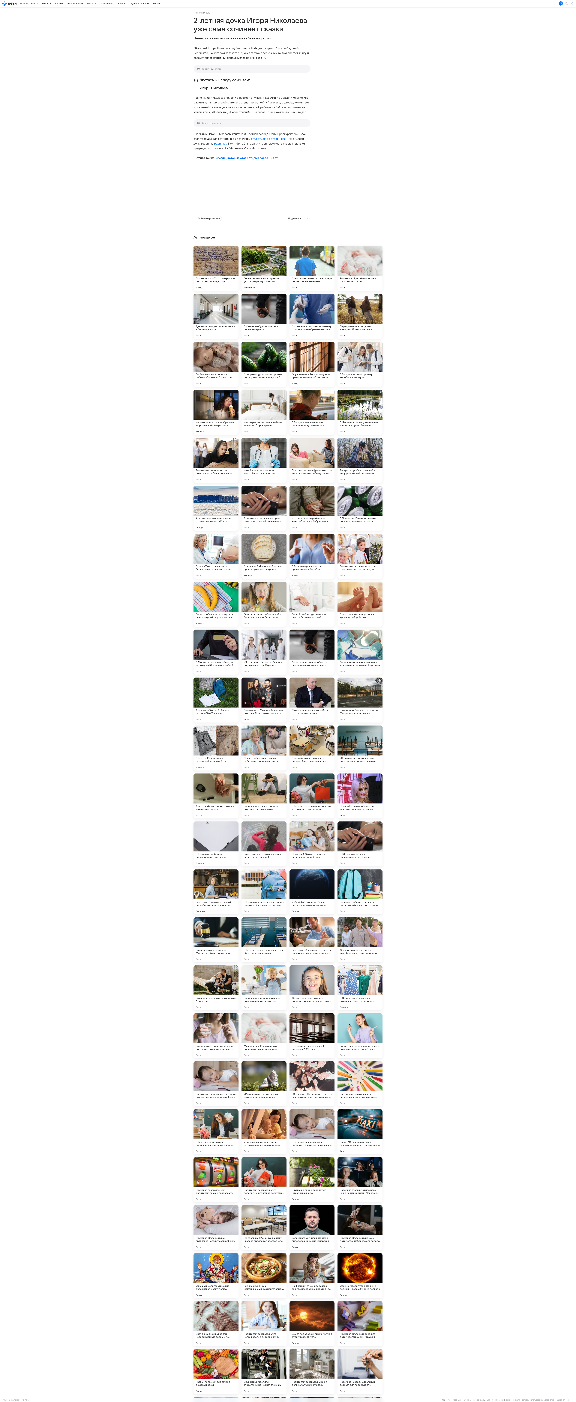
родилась (220, 143)
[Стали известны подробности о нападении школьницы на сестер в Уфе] (312, 652)
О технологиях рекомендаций (477, 1400)
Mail (5, 1400)
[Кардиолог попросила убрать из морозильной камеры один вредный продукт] (216, 412)
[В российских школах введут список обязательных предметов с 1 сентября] (312, 748)
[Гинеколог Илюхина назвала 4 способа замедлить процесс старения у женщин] (216, 891)
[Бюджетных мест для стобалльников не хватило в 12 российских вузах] (264, 1371)
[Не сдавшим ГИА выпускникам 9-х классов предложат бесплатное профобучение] (264, 1227)
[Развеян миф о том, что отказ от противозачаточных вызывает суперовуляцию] (216, 1035)
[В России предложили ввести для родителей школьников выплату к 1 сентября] (264, 891)
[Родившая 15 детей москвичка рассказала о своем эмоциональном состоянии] (360, 268)
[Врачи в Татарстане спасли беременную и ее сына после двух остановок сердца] (216, 556)
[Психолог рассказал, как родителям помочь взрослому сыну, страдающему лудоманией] (216, 1179)
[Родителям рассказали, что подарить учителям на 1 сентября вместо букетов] (264, 1179)
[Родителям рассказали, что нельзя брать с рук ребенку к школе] (264, 1323)
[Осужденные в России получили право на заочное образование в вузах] (312, 364)
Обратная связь (564, 1400)
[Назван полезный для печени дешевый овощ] (216, 1371)
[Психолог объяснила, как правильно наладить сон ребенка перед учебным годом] (216, 1227)
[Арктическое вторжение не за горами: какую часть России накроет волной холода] (216, 508)
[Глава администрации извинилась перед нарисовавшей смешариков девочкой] (264, 843)
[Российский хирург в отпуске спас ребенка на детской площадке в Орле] (312, 604)
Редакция (457, 1400)
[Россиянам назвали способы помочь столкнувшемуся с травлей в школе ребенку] (264, 795)
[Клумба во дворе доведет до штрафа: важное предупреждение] (312, 1179)
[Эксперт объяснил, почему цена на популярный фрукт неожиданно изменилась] (216, 604)
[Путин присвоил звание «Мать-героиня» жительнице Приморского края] (312, 700)
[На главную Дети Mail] (11, 3)
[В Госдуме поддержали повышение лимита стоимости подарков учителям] (216, 1131)
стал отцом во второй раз (268, 138)
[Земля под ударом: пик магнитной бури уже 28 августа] (312, 1323)
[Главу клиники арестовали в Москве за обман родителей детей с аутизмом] (216, 939)
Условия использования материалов (538, 1400)
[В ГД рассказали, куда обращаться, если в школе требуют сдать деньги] (360, 843)
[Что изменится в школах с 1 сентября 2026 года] (312, 1035)
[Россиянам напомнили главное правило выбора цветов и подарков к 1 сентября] (264, 987)
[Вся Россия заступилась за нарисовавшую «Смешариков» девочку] (360, 1083)
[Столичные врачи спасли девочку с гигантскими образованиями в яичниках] (312, 316)
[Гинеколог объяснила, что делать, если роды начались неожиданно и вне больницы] (312, 939)
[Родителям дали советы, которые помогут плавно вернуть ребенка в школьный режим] (216, 1083)
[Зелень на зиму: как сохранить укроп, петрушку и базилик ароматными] (264, 268)
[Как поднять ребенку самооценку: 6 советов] (216, 987)
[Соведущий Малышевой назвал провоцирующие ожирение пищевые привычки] (264, 556)
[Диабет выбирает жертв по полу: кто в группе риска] (216, 795)
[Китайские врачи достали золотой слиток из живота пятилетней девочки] (264, 460)
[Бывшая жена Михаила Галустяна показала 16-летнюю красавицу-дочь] (264, 700)
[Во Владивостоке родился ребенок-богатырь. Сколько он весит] (216, 364)
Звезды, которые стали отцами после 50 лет (247, 158)
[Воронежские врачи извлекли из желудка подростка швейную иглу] (360, 652)
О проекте (445, 1400)
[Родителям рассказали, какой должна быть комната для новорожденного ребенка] (312, 1371)
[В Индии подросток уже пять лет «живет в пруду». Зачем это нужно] (360, 412)
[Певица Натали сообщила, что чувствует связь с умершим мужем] (360, 795)
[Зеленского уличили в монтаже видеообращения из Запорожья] (312, 1227)
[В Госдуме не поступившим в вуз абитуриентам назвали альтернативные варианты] (264, 939)
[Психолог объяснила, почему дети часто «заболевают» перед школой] (360, 1227)
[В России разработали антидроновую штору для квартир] (216, 843)
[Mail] (4, 3)
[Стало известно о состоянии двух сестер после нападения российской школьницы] (312, 268)
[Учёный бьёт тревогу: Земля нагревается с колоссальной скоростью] (312, 891)
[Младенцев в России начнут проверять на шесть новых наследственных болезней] (264, 1035)
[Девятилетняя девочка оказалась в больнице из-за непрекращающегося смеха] (216, 316)
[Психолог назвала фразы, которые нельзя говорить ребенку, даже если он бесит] (312, 460)
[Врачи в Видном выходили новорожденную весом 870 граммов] (216, 1323)
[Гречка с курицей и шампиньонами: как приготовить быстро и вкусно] (264, 1275)
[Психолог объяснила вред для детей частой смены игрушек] (360, 1323)
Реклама (25, 1400)
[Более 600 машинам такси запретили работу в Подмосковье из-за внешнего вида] (360, 1131)
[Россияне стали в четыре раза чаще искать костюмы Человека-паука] (360, 1179)
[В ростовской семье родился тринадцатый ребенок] (360, 604)
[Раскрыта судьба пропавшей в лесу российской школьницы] (360, 460)
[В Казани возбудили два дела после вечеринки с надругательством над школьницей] (264, 316)
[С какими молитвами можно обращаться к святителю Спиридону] (216, 1275)
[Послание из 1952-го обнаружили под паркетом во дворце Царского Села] (216, 268)
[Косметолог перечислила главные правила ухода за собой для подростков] (360, 1035)
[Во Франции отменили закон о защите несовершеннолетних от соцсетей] (312, 1275)
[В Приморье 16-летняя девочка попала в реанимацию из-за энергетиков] (360, 508)
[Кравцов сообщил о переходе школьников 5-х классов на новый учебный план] (360, 891)
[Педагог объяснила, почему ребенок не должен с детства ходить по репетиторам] (264, 748)
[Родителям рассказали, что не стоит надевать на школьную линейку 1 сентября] (360, 556)
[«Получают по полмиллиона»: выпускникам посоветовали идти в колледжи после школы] (360, 748)
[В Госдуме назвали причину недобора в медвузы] (360, 364)
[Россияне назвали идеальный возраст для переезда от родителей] (360, 1371)
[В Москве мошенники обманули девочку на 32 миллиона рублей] (216, 652)
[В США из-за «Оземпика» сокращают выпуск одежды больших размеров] (360, 987)
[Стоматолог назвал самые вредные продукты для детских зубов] (312, 987)
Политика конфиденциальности (506, 1400)
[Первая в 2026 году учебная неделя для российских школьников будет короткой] (312, 843)
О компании (14, 1400)
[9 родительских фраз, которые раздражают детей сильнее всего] (264, 508)
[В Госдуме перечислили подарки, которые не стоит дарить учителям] (312, 795)
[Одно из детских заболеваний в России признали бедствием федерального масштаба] (264, 604)
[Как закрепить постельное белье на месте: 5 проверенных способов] (264, 412)
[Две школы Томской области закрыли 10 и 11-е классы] (216, 700)
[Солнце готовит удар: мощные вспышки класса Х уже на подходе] (360, 1275)
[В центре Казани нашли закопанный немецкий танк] (216, 748)
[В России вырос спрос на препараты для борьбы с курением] (312, 556)
